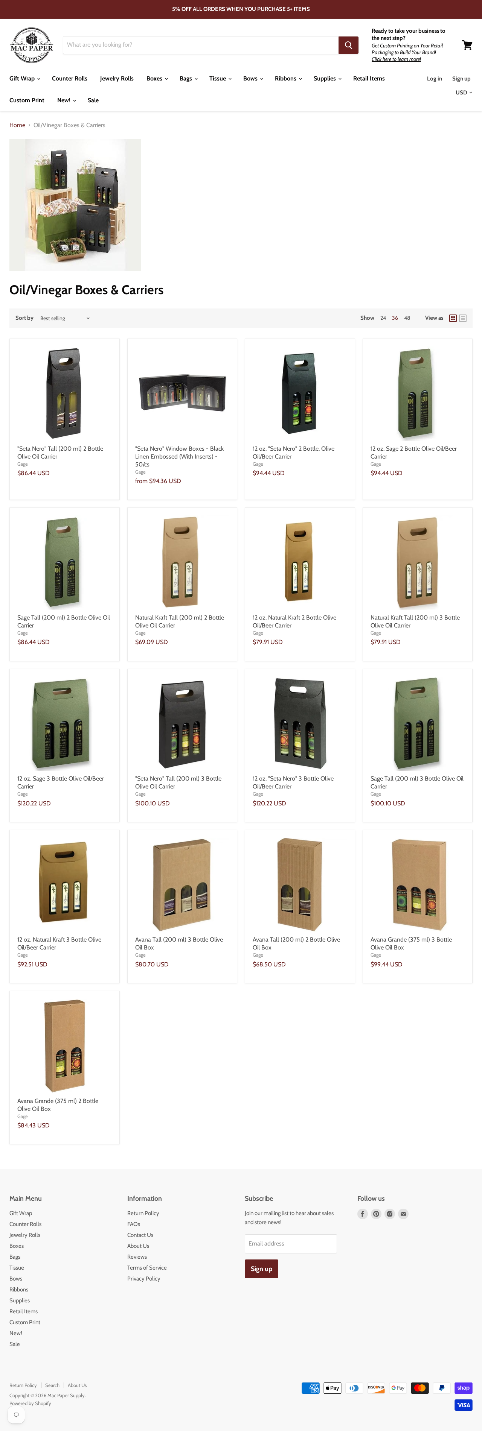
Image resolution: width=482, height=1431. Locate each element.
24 (383, 317)
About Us (138, 1246)
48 (407, 317)
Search (52, 1385)
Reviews (137, 1256)
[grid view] (453, 318)
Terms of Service (147, 1267)
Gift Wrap (22, 78)
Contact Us (140, 1235)
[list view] (463, 318)
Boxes (155, 78)
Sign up (461, 78)
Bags (187, 78)
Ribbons (286, 78)
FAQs (133, 1224)
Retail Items (369, 78)
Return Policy (143, 1213)
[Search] (348, 45)
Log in (434, 78)
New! (64, 100)
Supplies (325, 78)
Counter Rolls (69, 78)
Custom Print (26, 100)
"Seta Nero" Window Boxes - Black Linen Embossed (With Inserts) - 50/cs (179, 456)
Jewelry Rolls (117, 78)
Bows (251, 78)
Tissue (218, 78)
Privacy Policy (143, 1278)
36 (395, 317)
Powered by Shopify (30, 1403)
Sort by (24, 318)
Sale (93, 100)
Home (17, 125)
